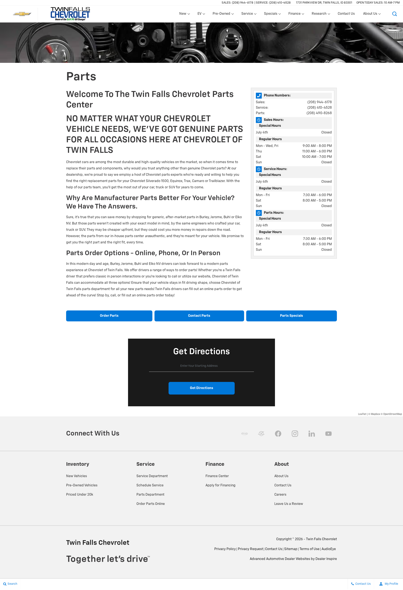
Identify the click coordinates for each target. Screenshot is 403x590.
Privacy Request (250, 549)
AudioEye (329, 549)
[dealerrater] (261, 433)
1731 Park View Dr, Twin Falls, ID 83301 (324, 2)
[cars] (244, 433)
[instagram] (295, 433)
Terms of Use (309, 549)
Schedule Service (150, 485)
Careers (280, 494)
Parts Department (150, 494)
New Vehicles (76, 476)
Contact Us (346, 14)
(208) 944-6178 (319, 102)
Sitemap (290, 549)
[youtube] (328, 433)
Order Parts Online (150, 504)
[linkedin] (311, 433)
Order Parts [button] (109, 316)
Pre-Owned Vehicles (81, 485)
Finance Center (217, 476)
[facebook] (278, 433)
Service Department (152, 476)
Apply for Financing (220, 485)
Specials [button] (270, 14)
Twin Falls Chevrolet (321, 539)
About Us (281, 476)
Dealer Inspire (326, 559)
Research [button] (319, 14)
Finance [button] (294, 14)
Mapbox (375, 414)
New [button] (183, 14)
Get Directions (201, 388)
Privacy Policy (225, 549)
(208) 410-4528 (319, 108)
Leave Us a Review (288, 504)
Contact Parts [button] (199, 316)
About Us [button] (370, 14)
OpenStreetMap (392, 414)
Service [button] (247, 14)
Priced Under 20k (79, 494)
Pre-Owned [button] (221, 14)
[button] (394, 13)
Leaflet (362, 414)
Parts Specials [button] (291, 316)
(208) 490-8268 (319, 113)
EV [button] (201, 14)
